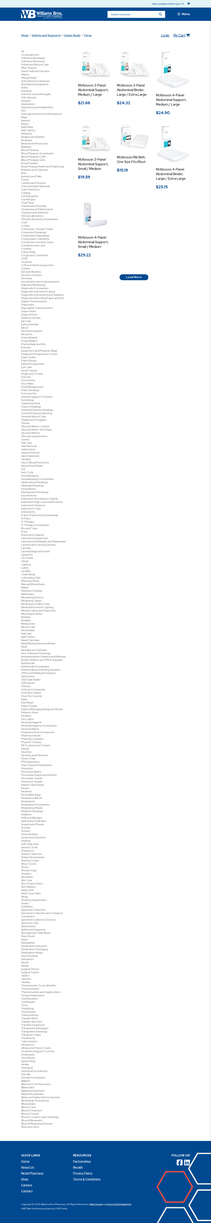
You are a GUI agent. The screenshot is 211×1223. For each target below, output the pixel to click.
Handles (26, 459)
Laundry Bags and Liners (35, 551)
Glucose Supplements (34, 436)
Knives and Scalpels (32, 535)
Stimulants (27, 959)
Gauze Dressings (31, 406)
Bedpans (26, 140)
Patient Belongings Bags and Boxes (42, 709)
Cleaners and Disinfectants (37, 209)
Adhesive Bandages (33, 58)
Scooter (25, 827)
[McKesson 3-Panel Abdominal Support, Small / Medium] (95, 139)
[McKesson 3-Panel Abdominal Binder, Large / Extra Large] (134, 65)
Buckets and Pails (31, 176)
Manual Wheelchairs (33, 584)
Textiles (25, 982)
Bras (23, 173)
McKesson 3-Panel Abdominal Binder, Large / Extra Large (132, 90)
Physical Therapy (31, 742)
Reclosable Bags (31, 794)
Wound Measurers (31, 1120)
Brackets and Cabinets (34, 170)
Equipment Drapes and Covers (39, 354)
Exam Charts (28, 357)
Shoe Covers (28, 863)
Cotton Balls (28, 252)
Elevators (26, 334)
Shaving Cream (30, 860)
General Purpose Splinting (36, 413)
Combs (25, 225)
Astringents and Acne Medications (41, 114)
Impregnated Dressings (34, 492)
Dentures (26, 278)
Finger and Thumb (32, 373)
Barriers (25, 120)
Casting (25, 193)
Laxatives (26, 554)
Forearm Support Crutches (36, 396)
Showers (26, 873)
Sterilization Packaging (34, 949)
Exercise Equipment (32, 364)
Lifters (25, 561)
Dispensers (27, 304)
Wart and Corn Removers (36, 1084)
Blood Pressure (30, 150)
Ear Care (26, 321)
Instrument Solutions (33, 505)
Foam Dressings (30, 390)
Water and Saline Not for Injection (40, 1097)
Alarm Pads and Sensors (35, 71)
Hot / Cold (27, 472)
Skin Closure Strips (32, 883)
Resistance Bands (31, 798)
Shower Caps (29, 870)
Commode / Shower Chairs (37, 229)
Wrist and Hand (30, 1127)
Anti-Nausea (28, 97)
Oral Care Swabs (30, 679)
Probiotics (27, 768)
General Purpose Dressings (37, 410)
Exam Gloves (28, 360)
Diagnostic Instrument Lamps (38, 291)
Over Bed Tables (31, 692)
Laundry (26, 548)
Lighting (26, 564)
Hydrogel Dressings (32, 485)
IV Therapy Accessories (35, 525)
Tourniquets (28, 1011)
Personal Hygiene (31, 722)
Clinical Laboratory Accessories (39, 219)
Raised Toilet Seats (32, 785)
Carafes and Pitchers (33, 183)
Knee (24, 531)
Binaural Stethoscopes (34, 143)
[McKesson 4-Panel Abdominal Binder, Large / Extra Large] (173, 144)
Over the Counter (31, 696)
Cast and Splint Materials (35, 186)
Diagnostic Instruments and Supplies (42, 294)
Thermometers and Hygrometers (40, 992)
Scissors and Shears (32, 824)
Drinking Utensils (30, 318)
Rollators (26, 814)
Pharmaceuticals (31, 735)
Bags (24, 117)
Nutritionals (27, 663)
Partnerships (82, 1161)
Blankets (26, 146)
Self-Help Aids (29, 844)
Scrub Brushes (29, 834)
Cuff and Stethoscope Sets (37, 265)
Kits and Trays (29, 528)
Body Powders (29, 163)
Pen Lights (27, 719)
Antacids (26, 91)
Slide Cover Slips (31, 893)
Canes (25, 179)
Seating (25, 840)
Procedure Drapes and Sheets (39, 775)
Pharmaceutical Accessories (37, 732)
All (22, 51)
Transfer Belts (29, 1018)
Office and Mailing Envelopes (38, 673)
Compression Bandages (35, 235)
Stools (25, 962)
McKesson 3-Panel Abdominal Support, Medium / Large (93, 90)
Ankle (24, 87)
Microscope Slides (31, 614)
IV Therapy (27, 521)
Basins (25, 123)
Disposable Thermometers (37, 308)
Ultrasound (27, 1044)
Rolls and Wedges (31, 817)
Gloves (25, 423)
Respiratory (28, 801)
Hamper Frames (30, 452)
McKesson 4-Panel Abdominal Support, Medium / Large (171, 100)
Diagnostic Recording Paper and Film (42, 298)
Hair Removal (29, 446)
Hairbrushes (28, 449)
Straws (25, 965)
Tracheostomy (29, 1015)
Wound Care (28, 1107)
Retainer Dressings (32, 811)
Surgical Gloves (30, 969)
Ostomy (25, 686)
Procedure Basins (31, 771)
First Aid (25, 377)
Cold (24, 222)
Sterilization (28, 942)
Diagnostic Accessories (34, 288)
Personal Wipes (30, 729)
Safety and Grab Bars (33, 821)
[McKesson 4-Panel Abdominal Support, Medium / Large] (173, 70)
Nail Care (26, 633)
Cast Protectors (30, 189)
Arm (23, 110)
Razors (25, 788)
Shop (24, 35)
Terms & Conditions (86, 1179)
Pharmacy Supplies (32, 739)
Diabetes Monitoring (33, 285)
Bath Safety (28, 130)
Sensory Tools (29, 847)
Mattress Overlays (31, 591)
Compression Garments (35, 239)
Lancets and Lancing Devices (38, 544)
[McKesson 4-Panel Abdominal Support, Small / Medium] (95, 215)
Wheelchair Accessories (35, 1100)
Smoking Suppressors (33, 900)
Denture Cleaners (31, 275)
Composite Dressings (33, 232)
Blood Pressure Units (33, 160)
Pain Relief (27, 702)
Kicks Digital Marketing (118, 1204)
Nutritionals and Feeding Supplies (40, 669)
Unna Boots (28, 1058)
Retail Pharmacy (32, 1173)
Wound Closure (30, 1113)
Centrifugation (30, 196)
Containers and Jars (33, 245)
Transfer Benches (31, 1021)
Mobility (25, 617)
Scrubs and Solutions (33, 837)
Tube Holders (29, 1041)
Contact (27, 1191)
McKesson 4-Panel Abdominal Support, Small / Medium (93, 242)
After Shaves (28, 68)
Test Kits (26, 979)
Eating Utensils (29, 324)
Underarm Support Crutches (38, 1051)
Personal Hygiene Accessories (39, 725)
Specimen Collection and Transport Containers (42, 914)
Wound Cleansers (31, 1110)
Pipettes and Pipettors (34, 755)
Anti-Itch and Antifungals (36, 94)
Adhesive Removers (33, 61)
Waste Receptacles (32, 1094)
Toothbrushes (29, 998)
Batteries (26, 133)
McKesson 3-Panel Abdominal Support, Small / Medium (93, 164)
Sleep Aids (27, 890)
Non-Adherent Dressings (35, 653)
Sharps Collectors (31, 854)
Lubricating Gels (30, 577)
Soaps (25, 903)
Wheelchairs (28, 1104)
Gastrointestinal (30, 403)
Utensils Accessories (33, 1077)
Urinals (25, 1064)
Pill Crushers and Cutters (35, 745)
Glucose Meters (30, 433)
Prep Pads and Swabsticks (36, 765)
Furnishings (27, 400)
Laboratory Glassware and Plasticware (43, 541)
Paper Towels (29, 706)
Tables (25, 975)
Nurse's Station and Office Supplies (41, 660)
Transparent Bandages (34, 1028)
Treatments (28, 1038)
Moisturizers (28, 623)
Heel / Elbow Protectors (35, 462)
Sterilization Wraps (32, 952)
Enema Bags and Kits (33, 344)
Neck (24, 646)
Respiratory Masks (32, 808)
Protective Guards (31, 781)
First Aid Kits (28, 380)
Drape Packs (28, 311)
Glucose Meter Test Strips (36, 429)
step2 (24, 939)
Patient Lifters (29, 712)
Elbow (24, 327)
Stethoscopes (29, 956)
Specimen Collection (33, 910)
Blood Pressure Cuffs (33, 156)
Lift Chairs (27, 558)
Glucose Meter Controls (35, 426)
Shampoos (27, 850)
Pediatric (26, 715)
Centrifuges (28, 199)
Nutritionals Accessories (35, 666)
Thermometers (30, 988)
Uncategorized (30, 54)
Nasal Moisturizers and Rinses (38, 643)
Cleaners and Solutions (34, 212)
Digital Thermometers (34, 301)
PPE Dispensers (30, 762)
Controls (26, 248)
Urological (27, 1067)
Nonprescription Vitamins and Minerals (43, 656)
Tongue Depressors (32, 995)
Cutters (25, 268)
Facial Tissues (29, 370)
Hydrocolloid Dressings (34, 482)
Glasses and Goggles (33, 419)
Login (165, 35)
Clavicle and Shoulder (34, 206)
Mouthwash (28, 630)
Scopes (25, 831)
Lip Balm (26, 571)
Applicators (28, 104)
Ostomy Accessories (33, 689)
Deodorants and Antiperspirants (40, 281)
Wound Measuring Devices (36, 1123)
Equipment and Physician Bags (39, 350)
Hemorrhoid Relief (32, 466)
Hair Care (26, 443)
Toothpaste (28, 1002)
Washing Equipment (33, 1090)
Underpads (27, 1054)
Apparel (25, 100)
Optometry (27, 676)
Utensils (25, 1074)
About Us (27, 1167)
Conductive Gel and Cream (37, 242)
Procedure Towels (31, 778)
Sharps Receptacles (33, 857)
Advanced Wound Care (35, 64)
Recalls (78, 1167)
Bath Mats (27, 127)
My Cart (179, 35)
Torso (88, 35)
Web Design (96, 1204)
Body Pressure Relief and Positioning (42, 166)
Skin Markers (28, 887)
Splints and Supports (46, 35)
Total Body (27, 1008)
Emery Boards (29, 337)
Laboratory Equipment (34, 538)
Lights (24, 567)
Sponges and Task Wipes (36, 933)
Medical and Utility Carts (35, 604)
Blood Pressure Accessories (37, 153)
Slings (24, 896)
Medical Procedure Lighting (37, 607)
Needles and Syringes (34, 650)
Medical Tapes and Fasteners (38, 610)
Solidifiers (26, 906)
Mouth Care (28, 627)
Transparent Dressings (34, 1031)
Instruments (28, 512)
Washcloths (27, 1087)
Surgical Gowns (30, 972)
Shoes (25, 867)
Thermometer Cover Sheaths (38, 985)
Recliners (26, 791)
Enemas (25, 347)
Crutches (26, 262)
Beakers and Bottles (33, 137)
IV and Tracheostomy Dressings (39, 515)
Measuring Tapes (31, 600)
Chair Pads (27, 202)
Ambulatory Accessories (35, 81)
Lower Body (28, 574)
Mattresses (27, 594)
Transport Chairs (31, 1035)
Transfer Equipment (33, 1025)
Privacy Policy (82, 1173)
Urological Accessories (34, 1071)
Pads (24, 699)
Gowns (25, 439)
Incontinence (29, 495)
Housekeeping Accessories (37, 479)
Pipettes (26, 752)
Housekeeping (30, 475)
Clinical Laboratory (32, 216)
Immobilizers (28, 489)
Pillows (25, 748)
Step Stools (28, 936)
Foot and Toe (29, 393)
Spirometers (28, 926)
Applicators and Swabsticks (37, 107)
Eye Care (26, 367)
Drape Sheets (29, 314)
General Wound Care (33, 416)
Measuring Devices (32, 597)
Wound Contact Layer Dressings (40, 1117)
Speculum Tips (29, 923)
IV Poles (25, 518)
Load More (134, 277)
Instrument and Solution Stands (39, 498)
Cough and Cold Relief (34, 255)
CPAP (24, 258)
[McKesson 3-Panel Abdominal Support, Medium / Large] (95, 65)
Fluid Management (32, 387)
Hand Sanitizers (30, 456)
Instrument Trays (31, 508)
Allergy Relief (29, 77)
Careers (26, 1185)
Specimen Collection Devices (38, 919)
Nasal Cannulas (30, 640)
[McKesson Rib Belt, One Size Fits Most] (134, 138)
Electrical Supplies (31, 331)
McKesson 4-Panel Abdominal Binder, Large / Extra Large (171, 174)
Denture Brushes (31, 271)
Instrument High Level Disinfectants (42, 502)
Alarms (25, 74)
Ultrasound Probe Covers (36, 1048)
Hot (23, 469)
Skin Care (26, 880)
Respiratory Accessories (35, 804)
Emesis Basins (29, 341)
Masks (24, 587)
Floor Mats (27, 383)
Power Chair (28, 758)
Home (25, 1161)
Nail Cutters (28, 637)
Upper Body (72, 35)
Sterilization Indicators (34, 946)
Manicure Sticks (30, 581)
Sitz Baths (27, 877)
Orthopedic (28, 683)
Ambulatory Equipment (34, 84)
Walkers (25, 1081)
